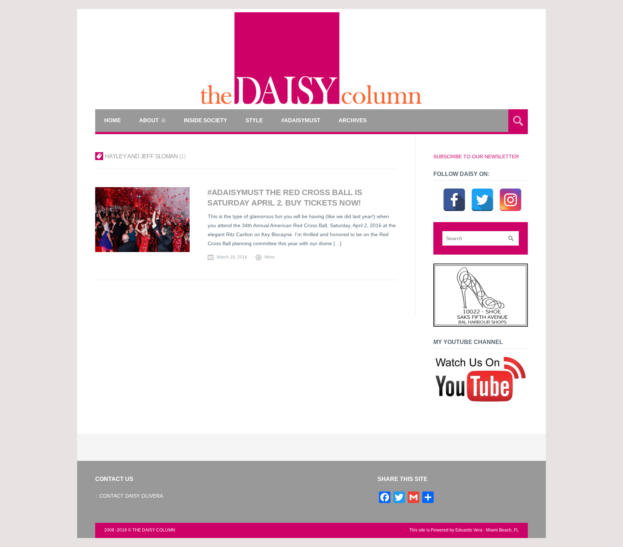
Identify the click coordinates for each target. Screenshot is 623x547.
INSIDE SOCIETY (205, 120)
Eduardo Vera (468, 530)
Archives (353, 120)
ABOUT (149, 120)
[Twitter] (482, 191)
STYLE (254, 120)
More (270, 257)
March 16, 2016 (232, 257)
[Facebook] (454, 191)
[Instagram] (510, 191)
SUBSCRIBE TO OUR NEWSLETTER (476, 156)
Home (112, 120)
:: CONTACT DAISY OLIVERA (129, 496)
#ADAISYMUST (300, 120)
